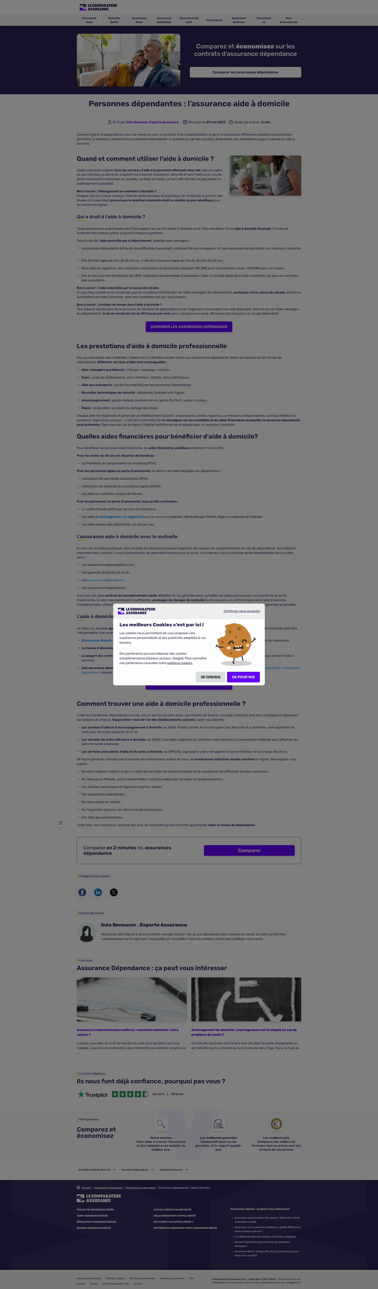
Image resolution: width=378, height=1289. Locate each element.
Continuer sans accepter (238, 612)
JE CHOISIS (210, 677)
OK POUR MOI (243, 677)
